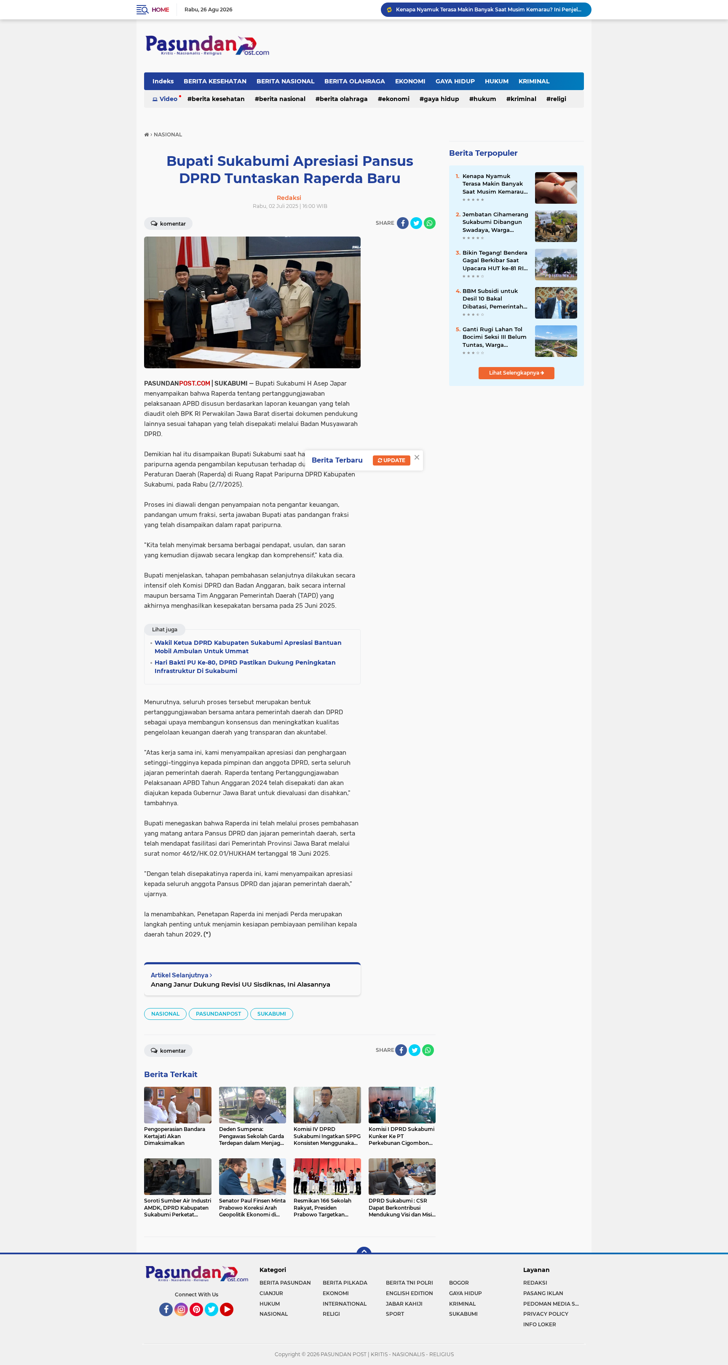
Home (160, 9)
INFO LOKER (539, 1324)
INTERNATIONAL (345, 1304)
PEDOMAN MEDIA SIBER (553, 1304)
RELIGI (558, 99)
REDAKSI (535, 1283)
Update (393, 460)
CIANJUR (271, 1293)
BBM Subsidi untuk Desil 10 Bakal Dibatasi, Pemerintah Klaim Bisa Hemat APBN (493, 298)
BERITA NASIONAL (285, 81)
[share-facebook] (403, 223)
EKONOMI (410, 81)
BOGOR (459, 1283)
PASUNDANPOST (218, 1014)
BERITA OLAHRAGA (354, 81)
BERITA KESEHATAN (215, 81)
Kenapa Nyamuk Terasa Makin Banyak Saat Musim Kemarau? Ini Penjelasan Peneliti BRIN (495, 184)
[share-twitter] (416, 223)
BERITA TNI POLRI (409, 1283)
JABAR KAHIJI (404, 1304)
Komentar (172, 224)
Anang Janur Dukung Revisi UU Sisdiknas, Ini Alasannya (240, 984)
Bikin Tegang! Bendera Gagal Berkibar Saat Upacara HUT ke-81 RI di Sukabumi (495, 260)
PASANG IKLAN (543, 1293)
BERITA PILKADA (345, 1283)
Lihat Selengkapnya (515, 373)
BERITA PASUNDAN (285, 1283)
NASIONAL (165, 1014)
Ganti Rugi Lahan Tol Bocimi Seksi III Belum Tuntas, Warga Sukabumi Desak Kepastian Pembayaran (495, 337)
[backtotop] (364, 1254)
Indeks (163, 81)
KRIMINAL (534, 81)
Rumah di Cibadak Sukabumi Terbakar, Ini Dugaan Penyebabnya (478, 9)
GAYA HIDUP (455, 81)
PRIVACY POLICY (545, 1314)
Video (168, 99)
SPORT (395, 1314)
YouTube (232, 1320)
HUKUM (497, 81)
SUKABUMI (271, 1014)
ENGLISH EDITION (409, 1293)
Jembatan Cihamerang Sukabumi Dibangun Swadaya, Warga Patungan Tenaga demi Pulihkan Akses (495, 222)
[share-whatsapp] (430, 223)
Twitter (215, 1320)
